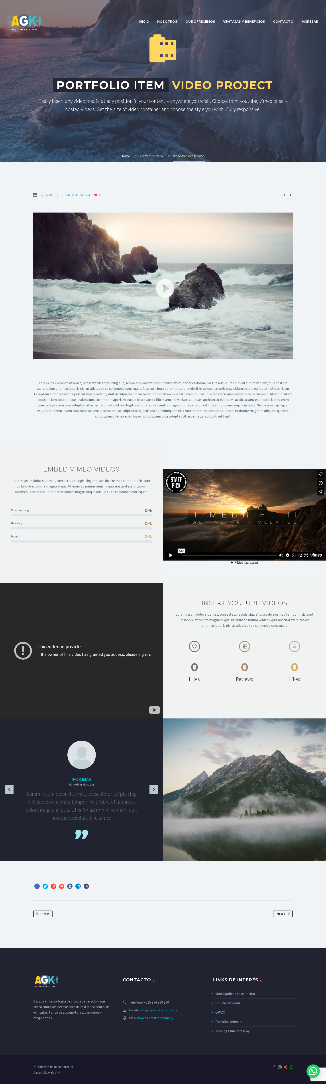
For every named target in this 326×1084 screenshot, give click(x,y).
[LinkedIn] (78, 886)
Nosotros (167, 22)
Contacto (283, 22)
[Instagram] (280, 1067)
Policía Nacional (227, 1003)
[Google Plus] (53, 886)
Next (281, 914)
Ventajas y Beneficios (244, 22)
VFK (57, 1072)
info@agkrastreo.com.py (158, 1010)
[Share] (285, 1067)
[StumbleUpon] (86, 886)
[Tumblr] (70, 886)
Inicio (144, 22)
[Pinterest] (61, 886)
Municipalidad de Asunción (235, 993)
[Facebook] (37, 886)
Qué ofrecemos (200, 22)
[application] (163, 286)
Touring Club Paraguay (232, 1031)
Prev (44, 914)
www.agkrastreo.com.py (155, 1018)
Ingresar (309, 22)
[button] (163, 285)
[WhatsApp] (291, 1067)
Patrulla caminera (229, 1021)
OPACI (220, 1012)
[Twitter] (45, 886)
